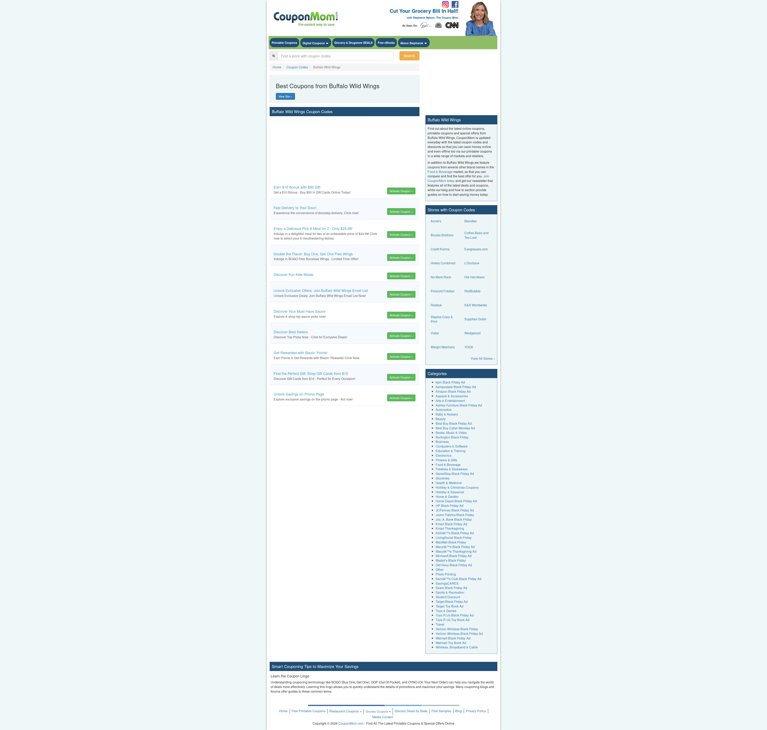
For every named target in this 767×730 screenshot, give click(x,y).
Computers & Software (452, 446)
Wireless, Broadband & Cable (457, 647)
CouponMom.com (351, 723)
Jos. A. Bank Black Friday (454, 519)
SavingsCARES (447, 583)
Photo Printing (446, 574)
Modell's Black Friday (451, 560)
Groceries (442, 478)
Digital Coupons (314, 43)
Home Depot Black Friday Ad (456, 501)
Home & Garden (447, 496)
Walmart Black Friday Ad (453, 638)
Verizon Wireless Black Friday (457, 629)
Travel (440, 624)
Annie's (436, 221)
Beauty (441, 418)
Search (409, 55)
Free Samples (441, 711)
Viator (435, 333)
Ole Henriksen (474, 277)
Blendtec (470, 221)
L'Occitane (471, 263)
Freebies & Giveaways (452, 469)
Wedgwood (472, 333)
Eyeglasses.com (476, 249)
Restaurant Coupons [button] (344, 711)
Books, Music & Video (451, 432)
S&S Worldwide (475, 305)
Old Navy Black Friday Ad (454, 565)
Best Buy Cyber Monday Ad (455, 428)
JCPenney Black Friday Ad (455, 510)
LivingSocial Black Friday (454, 537)
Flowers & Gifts (446, 460)
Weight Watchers (443, 347)
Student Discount (448, 597)
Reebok (436, 305)
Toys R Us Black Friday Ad (455, 615)
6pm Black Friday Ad (450, 382)
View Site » (285, 96)
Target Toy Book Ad (449, 606)
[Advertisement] (344, 146)
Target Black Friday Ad (452, 601)
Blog (458, 711)
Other (439, 569)
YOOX (468, 347)
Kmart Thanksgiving (450, 528)
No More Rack (441, 277)
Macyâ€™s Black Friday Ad (455, 546)
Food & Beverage (440, 171)
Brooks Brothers (442, 235)
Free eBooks (386, 43)
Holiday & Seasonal (450, 492)
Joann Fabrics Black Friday (455, 514)
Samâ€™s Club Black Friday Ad (458, 578)
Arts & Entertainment (450, 400)
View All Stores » (483, 358)
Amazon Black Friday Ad (453, 391)
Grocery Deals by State (411, 711)
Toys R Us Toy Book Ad (452, 619)
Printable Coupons (284, 43)
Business (442, 441)
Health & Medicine (449, 482)
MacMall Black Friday (451, 542)
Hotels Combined (443, 263)
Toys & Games (446, 610)
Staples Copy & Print (442, 319)
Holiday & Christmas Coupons (457, 487)
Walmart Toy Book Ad (451, 642)
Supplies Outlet (475, 319)
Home (283, 711)
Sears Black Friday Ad (451, 587)
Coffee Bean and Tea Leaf (476, 235)
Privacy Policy (476, 711)
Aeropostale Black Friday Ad (456, 386)
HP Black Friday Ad (449, 505)
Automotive (444, 409)
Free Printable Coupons (308, 711)
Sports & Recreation (450, 592)
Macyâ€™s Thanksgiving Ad (456, 551)
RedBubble (472, 291)
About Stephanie (411, 43)
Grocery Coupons (377, 711)
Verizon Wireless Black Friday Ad (459, 633)
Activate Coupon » (401, 191)
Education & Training (450, 450)
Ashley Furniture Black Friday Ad (459, 405)
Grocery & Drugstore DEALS (353, 43)
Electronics (443, 455)
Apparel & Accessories (452, 396)
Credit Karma (440, 249)
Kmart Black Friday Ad (451, 524)
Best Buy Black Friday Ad (454, 423)
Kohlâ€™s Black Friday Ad (455, 533)
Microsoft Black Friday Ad (454, 555)
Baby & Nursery (447, 414)
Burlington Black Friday (452, 437)
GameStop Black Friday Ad (455, 473)
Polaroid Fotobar (442, 291)
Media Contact (382, 717)
